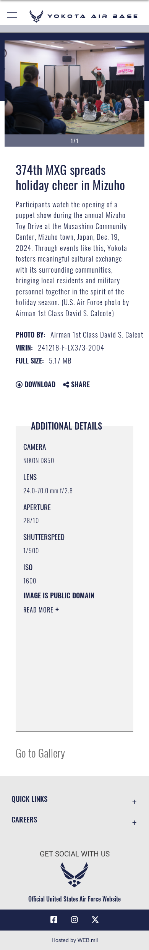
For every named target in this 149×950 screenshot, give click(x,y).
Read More (39, 609)
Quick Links (29, 798)
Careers (24, 819)
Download (39, 384)
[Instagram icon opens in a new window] (74, 920)
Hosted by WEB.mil (75, 940)
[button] (12, 16)
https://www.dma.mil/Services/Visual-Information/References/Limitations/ (69, 717)
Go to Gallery (40, 752)
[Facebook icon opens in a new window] (54, 920)
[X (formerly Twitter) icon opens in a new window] (95, 920)
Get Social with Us (75, 854)
